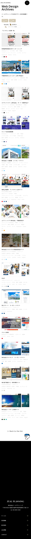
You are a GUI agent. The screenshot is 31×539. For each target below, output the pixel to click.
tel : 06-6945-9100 (15, 510)
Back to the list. (16, 431)
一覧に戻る (6, 24)
